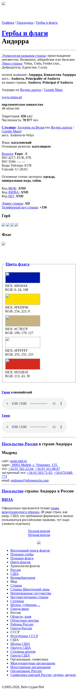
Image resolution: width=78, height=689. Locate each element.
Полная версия (39, 531)
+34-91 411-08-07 (47, 469)
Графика (8, 22)
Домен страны (12, 203)
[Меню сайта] (39, 543)
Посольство (13, 491)
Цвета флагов (20, 562)
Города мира (19, 609)
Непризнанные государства (30, 593)
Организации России (26, 671)
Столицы (17, 601)
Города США (20, 655)
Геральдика (25, 22)
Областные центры (24, 620)
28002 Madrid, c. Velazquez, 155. (34, 465)
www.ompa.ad (12, 97)
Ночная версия (39, 535)
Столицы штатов (23, 651)
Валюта (7, 154)
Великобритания (22, 577)
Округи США (20, 647)
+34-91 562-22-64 (20, 469)
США (14, 574)
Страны (16, 585)
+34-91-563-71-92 (39, 472)
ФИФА (13, 192)
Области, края (20, 616)
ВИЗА (7, 499)
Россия (15, 570)
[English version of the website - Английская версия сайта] (3, 4)
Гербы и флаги (47, 22)
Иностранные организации (30, 667)
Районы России (21, 624)
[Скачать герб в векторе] (3, 226)
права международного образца (30, 510)
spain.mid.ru (18, 461)
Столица (8, 127)
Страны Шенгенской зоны (30, 589)
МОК (12, 188)
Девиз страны (12, 63)
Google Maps (53, 90)
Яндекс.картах (30, 90)
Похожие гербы (22, 554)
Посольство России (20, 444)
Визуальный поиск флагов (30, 550)
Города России (21, 628)
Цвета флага (17, 264)
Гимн (6, 392)
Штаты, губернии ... (25, 605)
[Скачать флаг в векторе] (3, 245)
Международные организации (32, 663)
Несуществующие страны (29, 597)
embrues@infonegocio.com (30, 480)
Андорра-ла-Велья (30, 127)
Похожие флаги (22, 558)
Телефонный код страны (20, 207)
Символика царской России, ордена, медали (43, 675)
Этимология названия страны (24, 55)
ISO (11, 196)
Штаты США (20, 644)
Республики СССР (24, 636)
